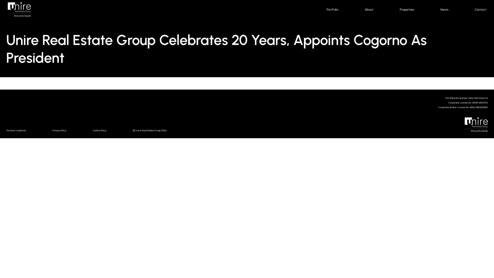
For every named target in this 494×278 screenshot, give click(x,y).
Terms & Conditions (16, 130)
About (369, 9)
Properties (407, 9)
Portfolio (332, 9)
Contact (480, 9)
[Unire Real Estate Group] (167, 9)
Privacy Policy (59, 130)
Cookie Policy (99, 130)
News (444, 9)
